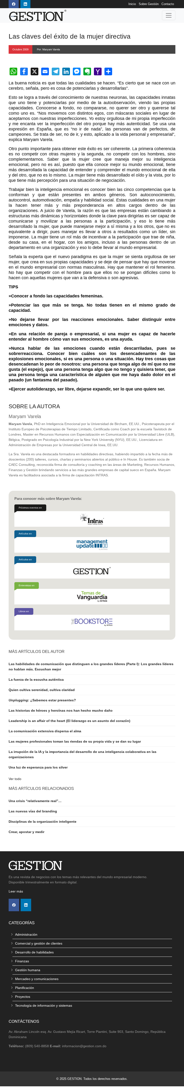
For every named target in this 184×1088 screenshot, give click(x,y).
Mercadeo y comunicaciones (36, 979)
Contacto (167, 4)
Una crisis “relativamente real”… (35, 801)
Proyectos (22, 997)
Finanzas (22, 961)
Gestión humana (27, 970)
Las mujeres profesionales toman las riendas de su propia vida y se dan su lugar (75, 741)
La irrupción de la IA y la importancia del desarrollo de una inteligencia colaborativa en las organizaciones (82, 754)
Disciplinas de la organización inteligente (42, 821)
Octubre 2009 (20, 49)
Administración (26, 934)
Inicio (132, 4)
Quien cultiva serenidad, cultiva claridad (42, 690)
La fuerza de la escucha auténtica (36, 679)
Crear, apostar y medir (26, 832)
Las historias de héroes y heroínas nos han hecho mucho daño (61, 710)
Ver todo (15, 779)
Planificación (24, 988)
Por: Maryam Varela (48, 49)
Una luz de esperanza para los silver (38, 767)
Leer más (16, 891)
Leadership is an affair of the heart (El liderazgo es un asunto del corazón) (69, 721)
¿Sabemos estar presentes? (42, 700)
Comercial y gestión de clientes (38, 943)
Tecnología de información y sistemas (43, 1005)
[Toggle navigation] (168, 15)
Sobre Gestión (149, 4)
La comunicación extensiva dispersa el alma (45, 731)
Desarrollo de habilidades (34, 952)
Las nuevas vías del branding (33, 811)
